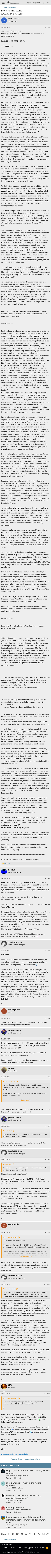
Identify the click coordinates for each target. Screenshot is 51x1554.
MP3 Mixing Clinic (17, 1488)
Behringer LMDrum (15, 1507)
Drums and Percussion (23, 1510)
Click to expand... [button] (26, 1100)
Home (42, 1548)
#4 (49, 1018)
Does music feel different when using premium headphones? (23, 1496)
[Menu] (3, 2)
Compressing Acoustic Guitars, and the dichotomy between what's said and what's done (26, 1520)
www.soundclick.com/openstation (15, 1454)
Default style (7, 1544)
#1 (49, 27)
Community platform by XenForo (20, 1552)
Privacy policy (28, 1548)
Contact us (5, 1548)
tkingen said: (7, 1131)
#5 (49, 1039)
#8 (49, 1160)
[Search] (48, 2)
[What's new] (43, 2)
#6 (49, 1077)
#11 (48, 1394)
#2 (49, 878)
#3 (49, 951)
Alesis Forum (18, 1500)
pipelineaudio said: (9, 1081)
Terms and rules (16, 1548)
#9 (49, 1232)
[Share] (45, 27)
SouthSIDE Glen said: (10, 1237)
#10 (48, 1284)
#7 (49, 1126)
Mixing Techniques (22, 1476)
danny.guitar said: (9, 1289)
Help (37, 1548)
